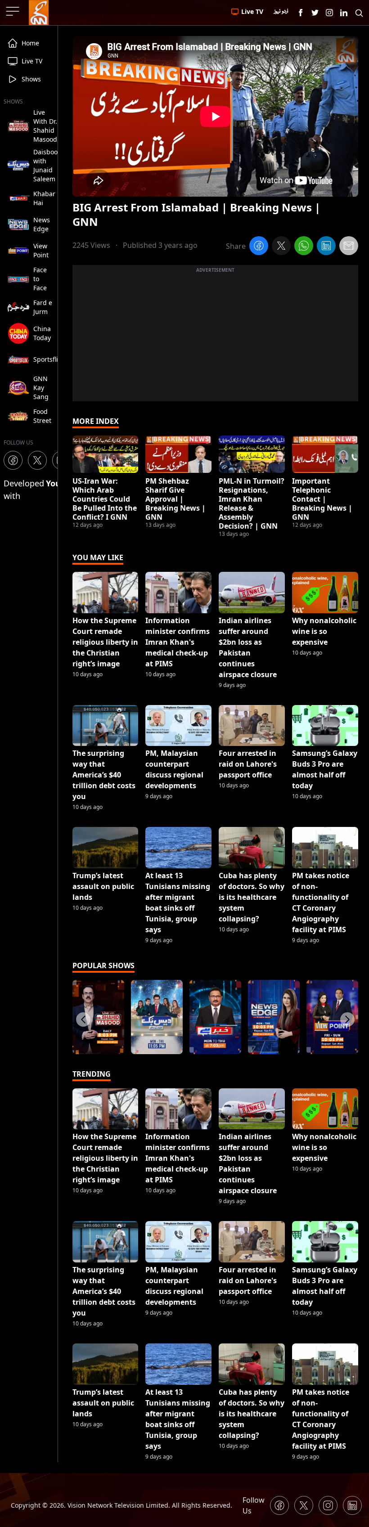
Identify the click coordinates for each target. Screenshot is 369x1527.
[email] (348, 247)
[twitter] (281, 247)
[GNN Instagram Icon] (329, 12)
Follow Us (254, 1505)
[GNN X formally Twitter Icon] (315, 12)
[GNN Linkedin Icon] (343, 12)
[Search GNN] (359, 12)
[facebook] (258, 247)
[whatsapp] (303, 247)
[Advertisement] (215, 338)
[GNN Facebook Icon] (300, 12)
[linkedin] (326, 247)
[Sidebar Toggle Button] (13, 11)
